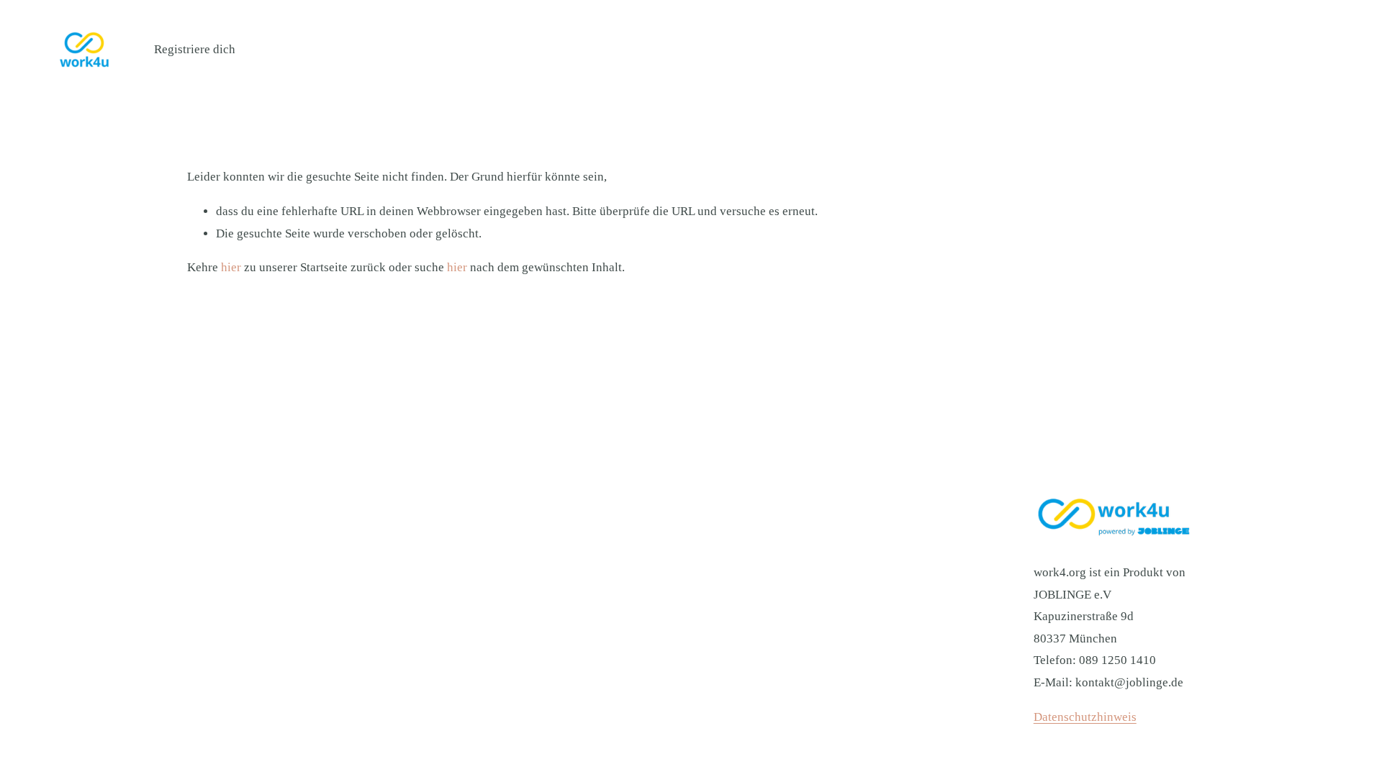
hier (231, 267)
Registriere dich (194, 49)
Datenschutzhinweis (1085, 717)
